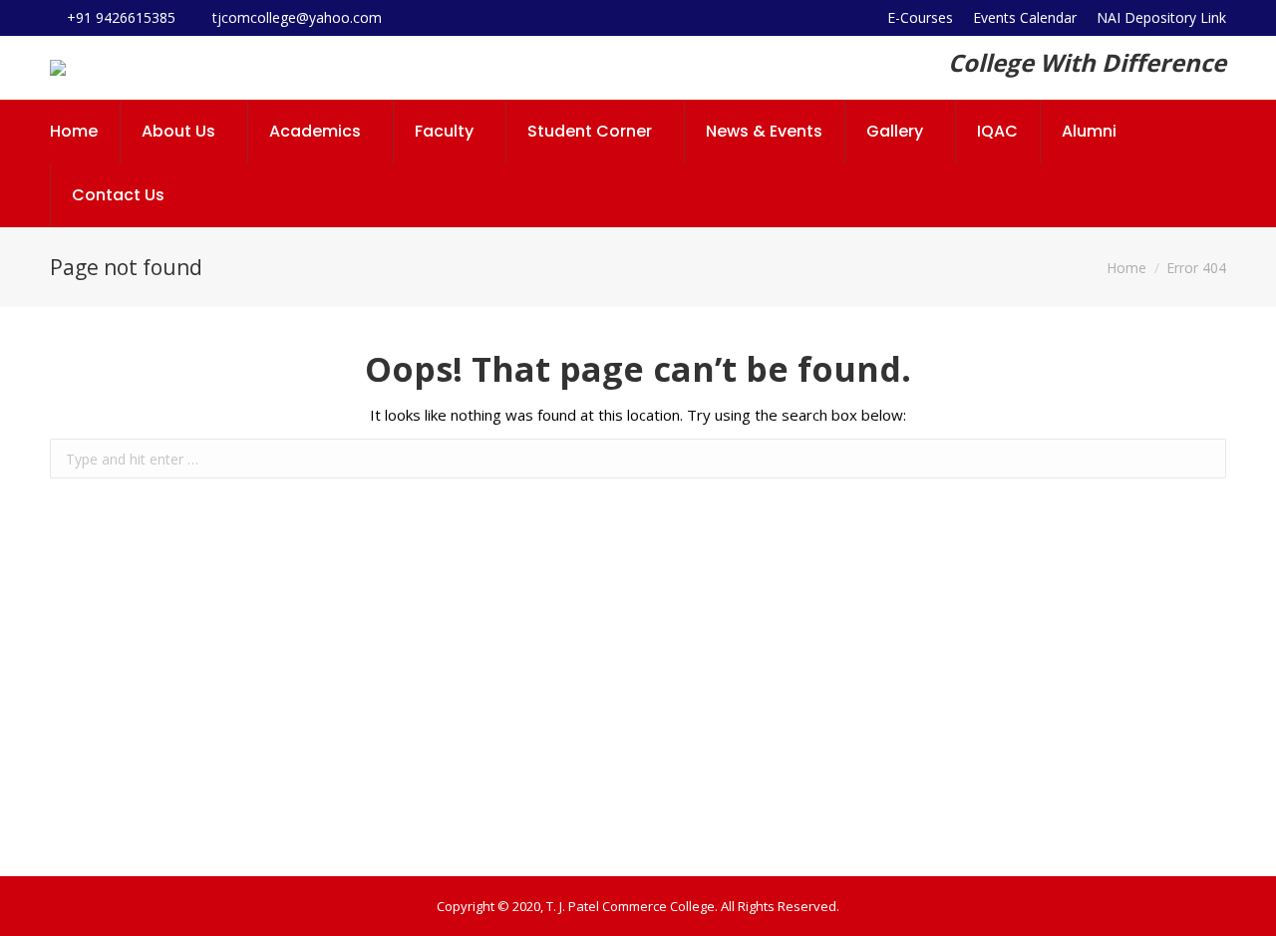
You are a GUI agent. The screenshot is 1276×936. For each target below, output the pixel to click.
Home (1126, 267)
